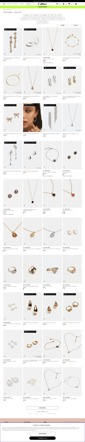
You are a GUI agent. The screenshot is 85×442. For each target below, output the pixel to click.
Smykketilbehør (42, 22)
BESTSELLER (15, 3)
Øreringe (27, 15)
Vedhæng (43, 18)
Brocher (61, 18)
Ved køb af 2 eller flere (42, 7)
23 (35, 413)
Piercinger (24, 18)
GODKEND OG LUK (42, 438)
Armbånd (44, 15)
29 (48, 413)
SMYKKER (22, 3)
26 (41, 413)
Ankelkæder (34, 18)
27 (44, 413)
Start (4, 9)
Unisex (58, 15)
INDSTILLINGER (42, 433)
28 (46, 413)
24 (37, 413)
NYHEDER (8, 3)
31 (52, 413)
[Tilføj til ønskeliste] (4, 54)
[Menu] (4, 4)
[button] (65, 4)
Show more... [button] (42, 407)
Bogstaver (52, 18)
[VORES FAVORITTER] (76, 25)
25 (39, 413)
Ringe (52, 15)
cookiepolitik (33, 430)
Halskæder (36, 15)
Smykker (9, 9)
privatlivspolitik (23, 430)
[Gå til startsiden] (42, 4)
